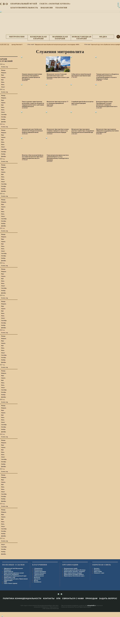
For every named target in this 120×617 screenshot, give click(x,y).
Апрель (3, 77)
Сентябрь (4, 114)
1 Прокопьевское (39, 574)
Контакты (96, 568)
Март (2, 75)
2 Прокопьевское (39, 576)
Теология (61, 8)
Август (3, 87)
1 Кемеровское (38, 568)
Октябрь (3, 117)
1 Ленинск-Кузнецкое (40, 571)
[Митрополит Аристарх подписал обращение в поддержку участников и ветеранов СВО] (107, 119)
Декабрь (3, 121)
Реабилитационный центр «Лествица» (75, 570)
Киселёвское (37, 582)
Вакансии (47, 8)
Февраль (3, 72)
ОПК (58, 598)
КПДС (5, 582)
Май (2, 79)
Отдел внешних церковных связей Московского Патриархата (14, 573)
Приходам (91, 598)
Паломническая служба (70, 568)
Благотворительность (24, 8)
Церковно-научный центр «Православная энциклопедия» (16, 579)
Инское (36, 580)
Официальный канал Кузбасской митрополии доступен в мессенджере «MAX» (51, 44)
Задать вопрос (108, 598)
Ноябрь (3, 119)
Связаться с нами (99, 573)
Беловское (37, 577)
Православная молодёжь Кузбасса (74, 574)
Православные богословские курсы (74, 576)
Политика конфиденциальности (22, 598)
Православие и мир (9, 577)
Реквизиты (97, 570)
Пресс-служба (98, 571)
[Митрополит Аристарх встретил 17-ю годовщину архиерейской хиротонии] (58, 92)
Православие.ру (8, 571)
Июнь (2, 82)
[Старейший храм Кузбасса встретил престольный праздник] (83, 92)
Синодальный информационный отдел (15, 576)
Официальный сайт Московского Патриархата (13, 569)
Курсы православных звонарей (73, 573)
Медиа (103, 37)
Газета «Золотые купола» (55, 4)
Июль (2, 84)
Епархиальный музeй (24, 4)
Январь (3, 70)
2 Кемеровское (38, 570)
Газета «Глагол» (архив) (10, 583)
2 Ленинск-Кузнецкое (40, 573)
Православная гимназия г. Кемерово (74, 571)
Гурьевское (37, 579)
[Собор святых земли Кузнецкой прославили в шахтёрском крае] (83, 64)
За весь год (4, 66)
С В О (4, 3)
